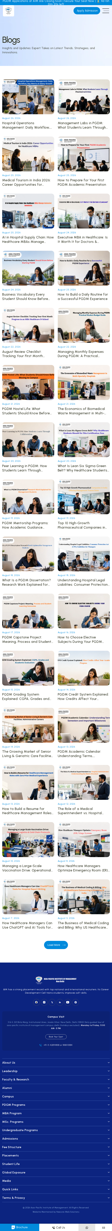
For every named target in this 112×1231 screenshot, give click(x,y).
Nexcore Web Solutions (67, 1212)
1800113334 (67, 1045)
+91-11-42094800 (52, 1045)
